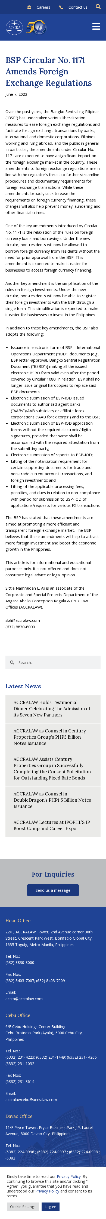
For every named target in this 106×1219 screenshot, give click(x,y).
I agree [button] (50, 1206)
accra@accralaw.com (24, 998)
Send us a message (53, 890)
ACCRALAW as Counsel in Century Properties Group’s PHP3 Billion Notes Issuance (50, 737)
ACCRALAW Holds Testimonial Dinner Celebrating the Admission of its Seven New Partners (52, 708)
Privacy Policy (69, 1176)
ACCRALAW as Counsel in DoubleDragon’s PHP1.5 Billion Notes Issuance (52, 800)
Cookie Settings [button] (23, 1206)
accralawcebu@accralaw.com (31, 1099)
